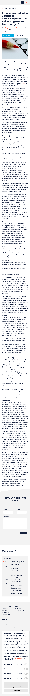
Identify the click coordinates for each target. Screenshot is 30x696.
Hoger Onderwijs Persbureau (14, 28)
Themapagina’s (6, 614)
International (6, 612)
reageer (8, 36)
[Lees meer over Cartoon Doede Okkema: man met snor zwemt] (15, 581)
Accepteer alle (16, 690)
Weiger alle (16, 683)
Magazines (18, 608)
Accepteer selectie (15, 687)
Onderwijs (5, 608)
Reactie (6, 517)
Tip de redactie (19, 610)
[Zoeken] (23, 2)
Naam (5, 510)
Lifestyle (4, 610)
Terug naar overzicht (10, 9)
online (23, 83)
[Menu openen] (2, 2)
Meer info (19, 664)
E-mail (19, 510)
